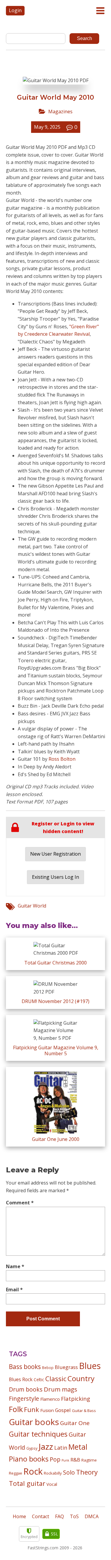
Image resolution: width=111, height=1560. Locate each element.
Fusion (47, 1410)
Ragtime (89, 1460)
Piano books (29, 1459)
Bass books (25, 1366)
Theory (87, 1471)
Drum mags (60, 1389)
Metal (77, 1447)
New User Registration (55, 854)
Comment (20, 1202)
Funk (31, 1409)
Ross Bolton (62, 759)
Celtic (39, 1379)
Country (80, 1378)
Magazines (60, 111)
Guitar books (34, 1421)
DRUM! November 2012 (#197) (55, 1001)
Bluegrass (66, 1367)
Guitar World (32, 905)
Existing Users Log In (55, 877)
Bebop (48, 1367)
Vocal (51, 1484)
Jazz (45, 1446)
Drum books (26, 1389)
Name (15, 1266)
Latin (60, 1447)
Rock (33, 1471)
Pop (55, 1459)
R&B (75, 1459)
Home (19, 1516)
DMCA (92, 1516)
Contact (40, 1516)
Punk (65, 1460)
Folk (16, 1409)
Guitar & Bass (84, 1410)
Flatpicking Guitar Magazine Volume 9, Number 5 (55, 1050)
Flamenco (50, 1399)
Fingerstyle (24, 1399)
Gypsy (31, 1448)
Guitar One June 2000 (55, 1139)
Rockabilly (53, 1473)
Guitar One (75, 1423)
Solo (69, 1472)
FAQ (59, 1516)
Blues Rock (21, 1379)
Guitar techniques (38, 1434)
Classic (55, 1378)
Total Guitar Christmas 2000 (55, 962)
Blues (90, 1365)
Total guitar (27, 1483)
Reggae (15, 1473)
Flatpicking (75, 1398)
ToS (74, 1516)
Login (15, 10)
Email (14, 1289)
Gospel (63, 1410)
